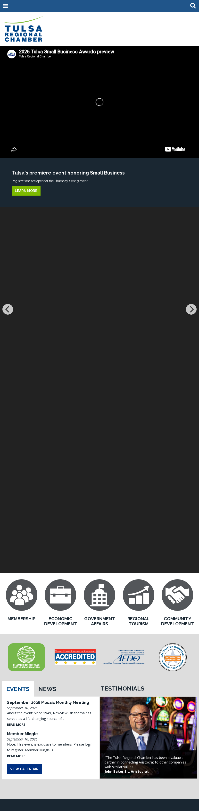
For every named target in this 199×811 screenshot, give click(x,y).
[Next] (191, 309)
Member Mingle (22, 733)
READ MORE (16, 724)
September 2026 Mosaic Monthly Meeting (48, 702)
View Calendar (24, 769)
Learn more (26, 191)
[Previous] (7, 309)
